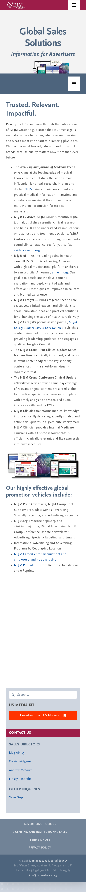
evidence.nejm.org (27, 250)
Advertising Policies (40, 824)
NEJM (28, 189)
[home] (43, 40)
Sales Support (19, 797)
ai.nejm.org (60, 272)
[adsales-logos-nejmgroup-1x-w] (16, 1)
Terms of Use (40, 839)
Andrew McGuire (20, 770)
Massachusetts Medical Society (48, 860)
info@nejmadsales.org (43, 875)
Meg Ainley (16, 752)
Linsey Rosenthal (21, 779)
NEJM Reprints (24, 565)
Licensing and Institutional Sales (40, 832)
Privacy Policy (40, 847)
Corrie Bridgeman (21, 761)
